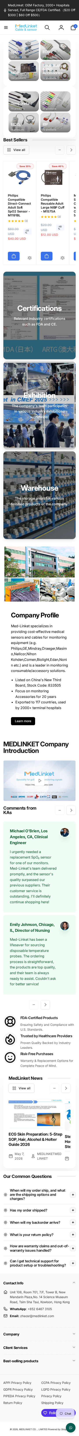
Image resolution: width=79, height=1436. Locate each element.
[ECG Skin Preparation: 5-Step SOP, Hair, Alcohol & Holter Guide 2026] (36, 1113)
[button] (6, 27)
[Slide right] (71, 149)
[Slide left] (59, 149)
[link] (39, 10)
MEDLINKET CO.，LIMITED (33, 1429)
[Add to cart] (14, 256)
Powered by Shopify (58, 1429)
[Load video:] (39, 780)
